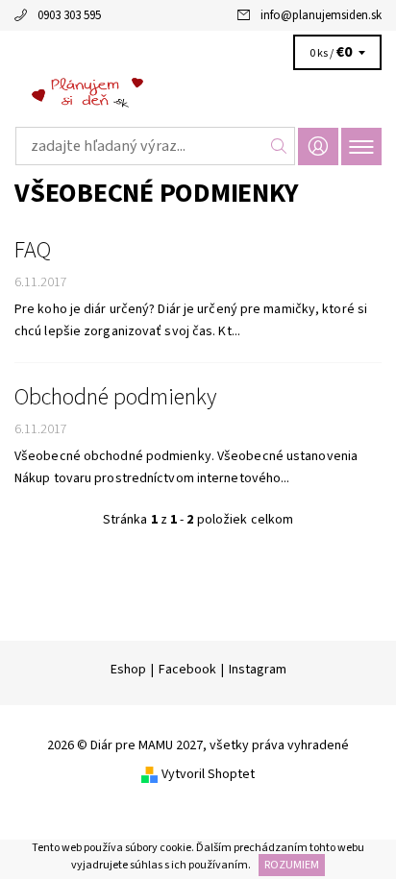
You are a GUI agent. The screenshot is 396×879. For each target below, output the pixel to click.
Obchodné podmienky (115, 397)
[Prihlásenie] (318, 146)
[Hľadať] (279, 146)
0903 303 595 (69, 15)
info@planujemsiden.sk (321, 15)
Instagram (257, 669)
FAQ (32, 250)
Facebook (187, 669)
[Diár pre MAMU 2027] (198, 94)
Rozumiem (291, 865)
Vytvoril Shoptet (208, 774)
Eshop (128, 669)
